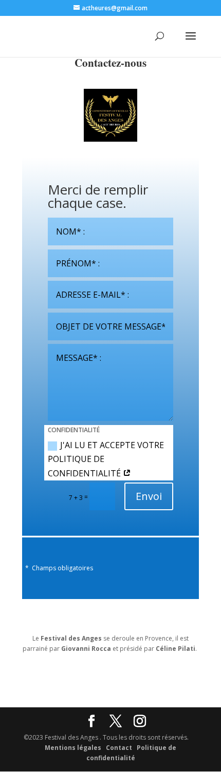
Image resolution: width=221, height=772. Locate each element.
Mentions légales (73, 747)
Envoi (149, 496)
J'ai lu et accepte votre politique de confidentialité (106, 458)
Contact (119, 747)
